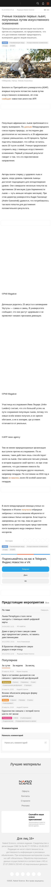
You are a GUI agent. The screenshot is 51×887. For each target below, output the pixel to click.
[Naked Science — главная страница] (13, 3)
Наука (5, 43)
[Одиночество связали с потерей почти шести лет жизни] (45, 714)
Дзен (25, 575)
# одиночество (8, 721)
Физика (5, 700)
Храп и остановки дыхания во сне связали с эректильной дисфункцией (20, 676)
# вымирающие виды (17, 43)
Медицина (6, 682)
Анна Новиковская (23, 642)
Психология (7, 718)
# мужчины (24, 682)
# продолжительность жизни (26, 721)
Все (47, 603)
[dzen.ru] (28, 874)
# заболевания (26, 718)
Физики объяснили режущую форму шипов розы (19, 694)
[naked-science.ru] (39, 874)
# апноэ (15, 682)
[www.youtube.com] (23, 874)
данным (28, 127)
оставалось (14, 478)
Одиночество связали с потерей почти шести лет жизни (21, 712)
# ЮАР (12, 46)
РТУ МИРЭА (21, 626)
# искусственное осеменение (37, 43)
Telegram (25, 569)
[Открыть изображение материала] (25, 63)
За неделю (18, 665)
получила (26, 509)
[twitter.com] (12, 874)
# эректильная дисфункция (12, 685)
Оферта (25, 791)
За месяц (29, 665)
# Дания (13, 700)
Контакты (25, 796)
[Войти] (48, 3)
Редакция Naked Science (25, 10)
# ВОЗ (16, 718)
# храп (33, 682)
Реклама (25, 806)
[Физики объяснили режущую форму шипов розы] (45, 696)
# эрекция (28, 685)
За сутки (6, 665)
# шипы (30, 700)
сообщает (6, 99)
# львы (5, 46)
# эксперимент (8, 703)
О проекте (25, 801)
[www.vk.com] (17, 874)
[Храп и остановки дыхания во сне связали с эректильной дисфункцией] (45, 678)
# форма (22, 700)
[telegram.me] (34, 874)
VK (25, 581)
